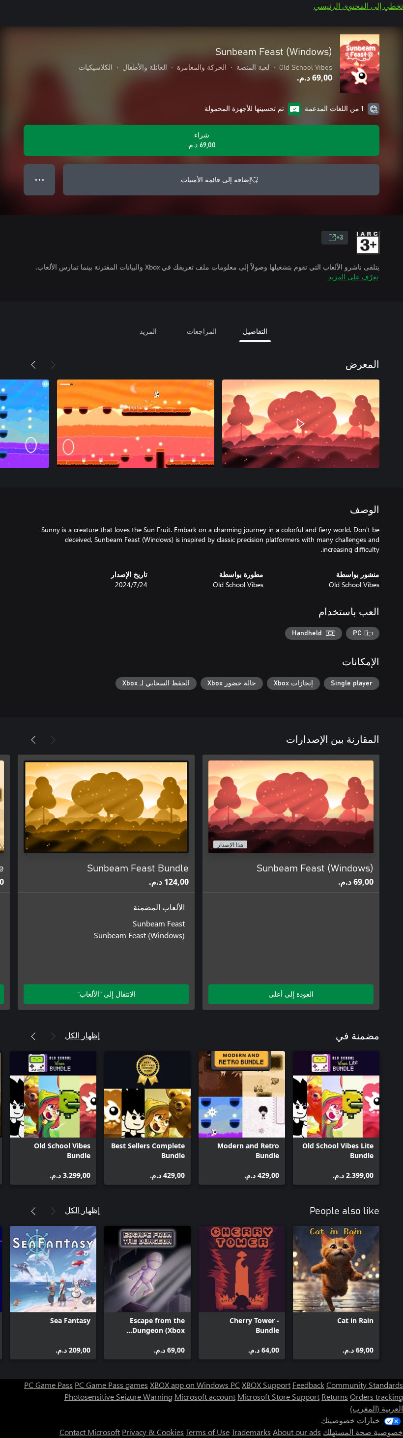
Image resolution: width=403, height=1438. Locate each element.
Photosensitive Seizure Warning (118, 1396)
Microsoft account (204, 1396)
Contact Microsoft (89, 1432)
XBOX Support (266, 1385)
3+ (339, 237)
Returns (334, 1396)
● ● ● (39, 179)
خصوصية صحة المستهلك (363, 1432)
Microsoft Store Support (278, 1396)
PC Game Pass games (111, 1385)
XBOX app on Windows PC (195, 1385)
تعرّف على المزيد (353, 276)
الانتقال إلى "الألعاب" (106, 994)
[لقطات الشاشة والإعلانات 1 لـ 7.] (300, 424)
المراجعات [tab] (202, 331)
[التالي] (33, 365)
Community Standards (364, 1385)
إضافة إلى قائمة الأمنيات (216, 179)
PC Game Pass (48, 1385)
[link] (336, 1118)
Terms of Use (208, 1432)
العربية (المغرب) (376, 1408)
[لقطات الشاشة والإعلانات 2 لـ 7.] (135, 424)
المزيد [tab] (148, 331)
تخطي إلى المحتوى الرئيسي (358, 5)
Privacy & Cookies (153, 1432)
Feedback (308, 1385)
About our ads (297, 1432)
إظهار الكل (82, 1035)
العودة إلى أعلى (291, 994)
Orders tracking (376, 1396)
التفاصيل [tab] (255, 331)
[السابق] (53, 365)
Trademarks (251, 1432)
